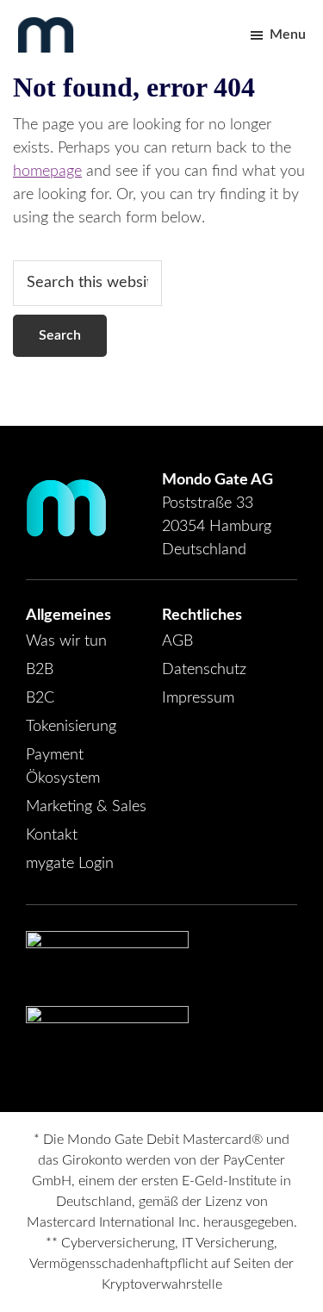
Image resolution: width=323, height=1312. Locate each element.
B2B (39, 670)
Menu (288, 34)
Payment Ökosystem (63, 766)
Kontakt (52, 835)
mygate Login (70, 864)
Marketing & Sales (86, 807)
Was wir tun (66, 641)
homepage (47, 171)
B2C (40, 698)
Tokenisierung (71, 726)
